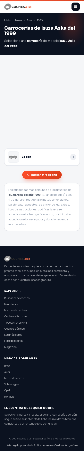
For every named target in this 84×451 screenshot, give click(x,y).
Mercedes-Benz (14, 378)
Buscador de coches (16, 298)
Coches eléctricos (15, 316)
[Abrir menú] (75, 7)
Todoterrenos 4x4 (15, 322)
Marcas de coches (15, 310)
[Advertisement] (42, 104)
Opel (7, 390)
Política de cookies (43, 445)
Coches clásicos (14, 328)
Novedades (11, 304)
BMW (7, 366)
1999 (40, 20)
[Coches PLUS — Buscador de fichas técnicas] (18, 7)
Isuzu (18, 20)
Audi (7, 372)
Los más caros (13, 334)
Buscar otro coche (44, 175)
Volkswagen (11, 384)
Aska (29, 20)
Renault (9, 396)
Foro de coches (13, 341)
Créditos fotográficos (66, 445)
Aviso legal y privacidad (19, 445)
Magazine (10, 347)
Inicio (7, 20)
